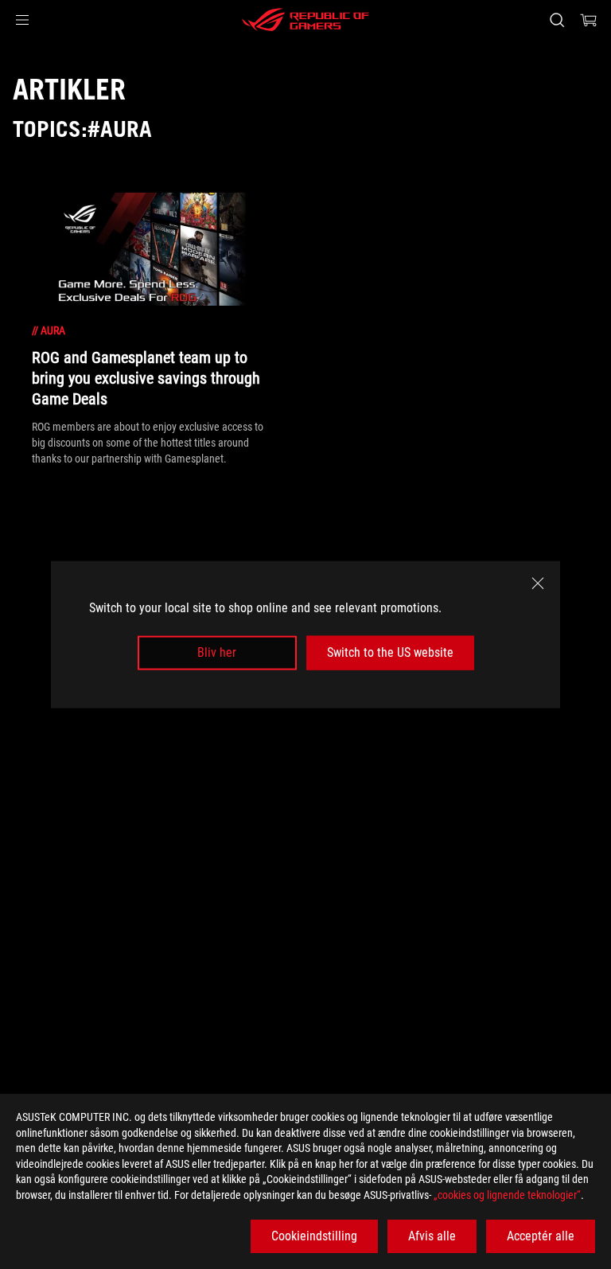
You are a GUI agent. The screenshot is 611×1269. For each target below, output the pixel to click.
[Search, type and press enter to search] (556, 20)
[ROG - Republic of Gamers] (305, 20)
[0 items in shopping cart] (588, 20)
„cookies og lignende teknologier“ (507, 1195)
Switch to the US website (390, 652)
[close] (537, 583)
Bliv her (216, 652)
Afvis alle (432, 1236)
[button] (22, 19)
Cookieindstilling (314, 1236)
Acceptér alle (540, 1236)
